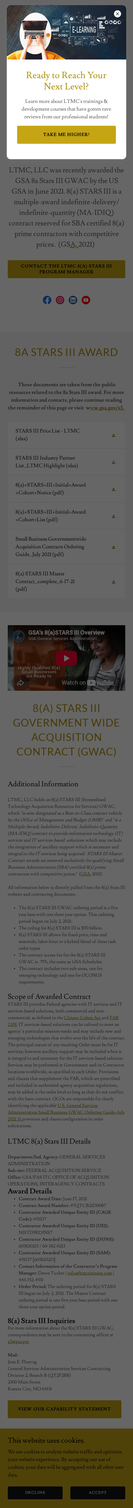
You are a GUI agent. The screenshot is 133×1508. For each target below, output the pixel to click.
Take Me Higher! (66, 135)
